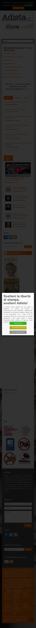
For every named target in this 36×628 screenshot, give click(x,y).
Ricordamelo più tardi (18, 328)
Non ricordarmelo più (18, 332)
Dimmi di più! (18, 323)
